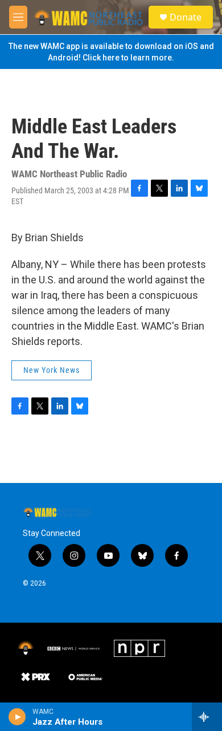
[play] (17, 716)
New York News (51, 370)
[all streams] (207, 716)
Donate (186, 17)
